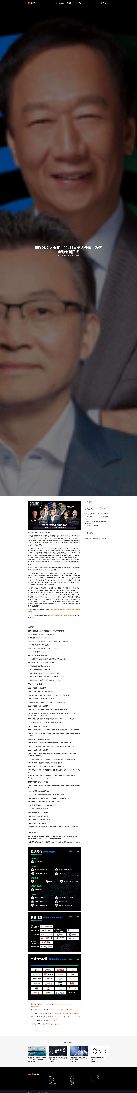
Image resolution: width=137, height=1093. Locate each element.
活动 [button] (74, 3)
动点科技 (77, 417)
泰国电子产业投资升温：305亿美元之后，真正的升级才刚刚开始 (96, 832)
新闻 (70, 417)
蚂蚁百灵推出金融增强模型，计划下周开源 (95, 846)
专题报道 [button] (68, 3)
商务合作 (80, 3)
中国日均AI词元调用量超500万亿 (92, 849)
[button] (101, 3)
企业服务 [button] (61, 3)
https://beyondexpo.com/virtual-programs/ (61, 939)
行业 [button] (55, 3)
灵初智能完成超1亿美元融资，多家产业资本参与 (96, 841)
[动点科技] (32, 3)
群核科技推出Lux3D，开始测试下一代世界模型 (96, 837)
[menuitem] (55, 3)
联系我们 (104, 862)
